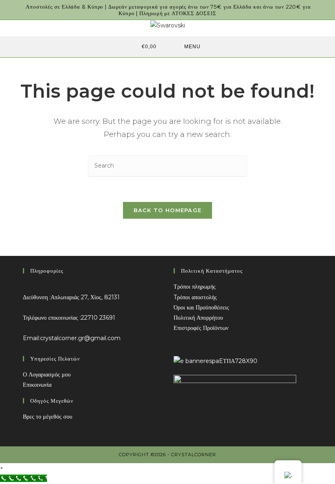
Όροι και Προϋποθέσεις (201, 307)
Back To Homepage (168, 210)
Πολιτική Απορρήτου (198, 317)
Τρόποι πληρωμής (195, 286)
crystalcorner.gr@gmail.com (80, 338)
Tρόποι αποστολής (195, 297)
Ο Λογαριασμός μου (47, 374)
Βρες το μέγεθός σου (47, 416)
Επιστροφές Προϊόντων (201, 328)
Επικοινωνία (37, 384)
